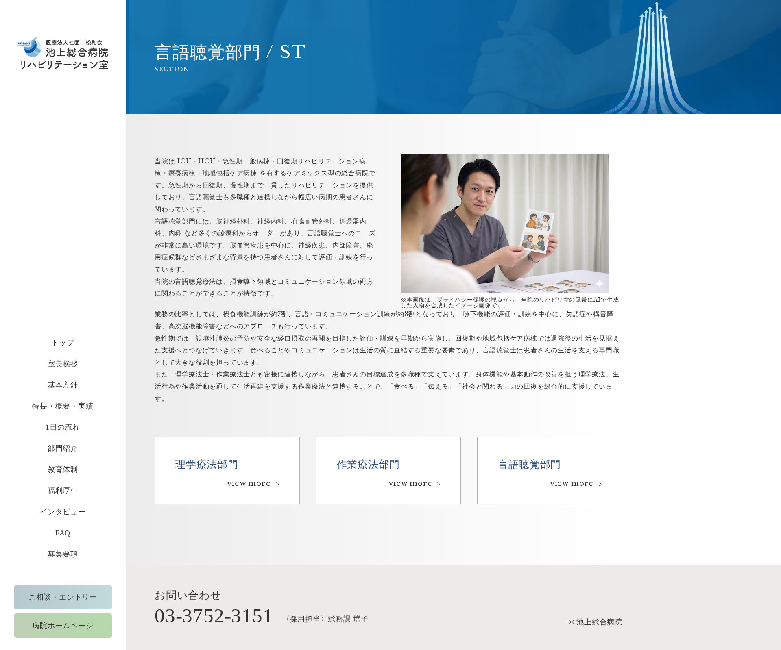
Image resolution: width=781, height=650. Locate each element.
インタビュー (63, 512)
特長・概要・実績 (62, 406)
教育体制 (63, 469)
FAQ (62, 533)
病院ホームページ (62, 626)
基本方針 (63, 385)
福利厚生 (63, 491)
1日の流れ (63, 427)
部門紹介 (63, 448)
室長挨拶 (63, 364)
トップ (62, 343)
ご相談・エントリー (62, 597)
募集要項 (63, 554)
